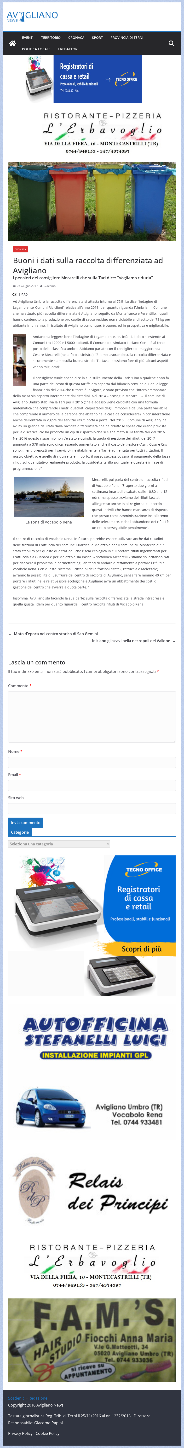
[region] (82, 79)
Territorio (51, 37)
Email (14, 774)
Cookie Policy (47, 1433)
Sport (97, 37)
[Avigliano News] (12, 43)
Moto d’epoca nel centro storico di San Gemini (53, 633)
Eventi (28, 37)
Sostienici (16, 1398)
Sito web (16, 797)
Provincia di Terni (126, 37)
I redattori (68, 49)
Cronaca (76, 37)
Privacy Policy (20, 1433)
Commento (20, 685)
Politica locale (36, 49)
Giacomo (50, 286)
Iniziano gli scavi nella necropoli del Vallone (134, 640)
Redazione (38, 1398)
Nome (15, 751)
